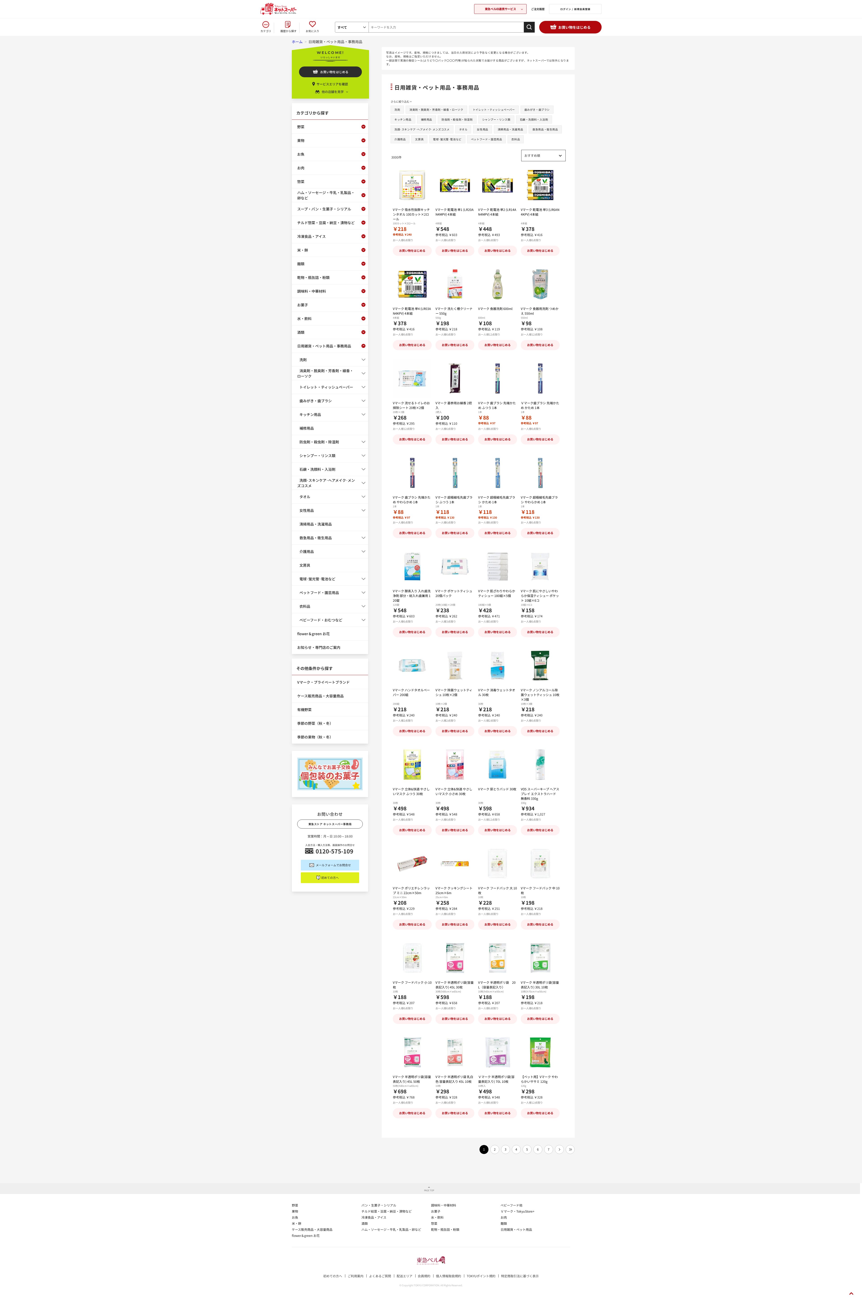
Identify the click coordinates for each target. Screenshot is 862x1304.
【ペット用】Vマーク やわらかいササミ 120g (539, 1079)
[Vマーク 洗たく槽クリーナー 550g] (454, 284)
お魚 (295, 1217)
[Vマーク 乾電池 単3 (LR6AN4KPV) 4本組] (540, 185)
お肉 (504, 1217)
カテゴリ (265, 31)
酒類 (364, 1223)
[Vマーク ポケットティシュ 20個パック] (454, 566)
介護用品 (400, 139)
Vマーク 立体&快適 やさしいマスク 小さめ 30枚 (453, 791)
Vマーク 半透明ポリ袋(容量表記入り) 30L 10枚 (540, 984)
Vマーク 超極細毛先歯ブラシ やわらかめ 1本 (539, 499)
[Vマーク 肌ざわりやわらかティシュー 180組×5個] (497, 566)
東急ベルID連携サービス (500, 9)
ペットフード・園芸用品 (486, 139)
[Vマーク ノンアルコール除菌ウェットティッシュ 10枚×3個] (540, 665)
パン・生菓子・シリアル (378, 1205)
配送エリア (404, 1276)
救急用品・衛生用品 (545, 129)
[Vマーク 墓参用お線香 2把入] (454, 378)
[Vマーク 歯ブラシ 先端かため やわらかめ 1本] (412, 472)
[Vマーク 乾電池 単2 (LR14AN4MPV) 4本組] (497, 185)
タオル (463, 129)
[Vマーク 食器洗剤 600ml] (497, 284)
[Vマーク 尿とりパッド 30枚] (497, 764)
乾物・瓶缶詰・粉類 (445, 1229)
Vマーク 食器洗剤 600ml (495, 308)
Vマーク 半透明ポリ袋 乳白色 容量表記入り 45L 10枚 (454, 1079)
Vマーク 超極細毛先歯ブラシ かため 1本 (496, 499)
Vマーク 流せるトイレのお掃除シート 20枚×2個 (411, 405)
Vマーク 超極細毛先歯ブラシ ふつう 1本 (454, 499)
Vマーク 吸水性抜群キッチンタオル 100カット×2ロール (411, 214)
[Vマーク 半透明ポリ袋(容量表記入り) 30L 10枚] (540, 958)
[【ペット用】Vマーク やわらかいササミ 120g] (540, 1052)
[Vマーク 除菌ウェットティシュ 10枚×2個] (454, 665)
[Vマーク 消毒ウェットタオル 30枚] (497, 665)
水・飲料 (437, 1217)
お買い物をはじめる (574, 27)
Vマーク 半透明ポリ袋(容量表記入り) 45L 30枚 (454, 984)
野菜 (295, 1205)
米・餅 (296, 1223)
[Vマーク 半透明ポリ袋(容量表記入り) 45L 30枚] (454, 958)
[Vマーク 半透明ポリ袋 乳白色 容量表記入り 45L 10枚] (454, 1052)
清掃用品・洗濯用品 (510, 129)
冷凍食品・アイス (373, 1217)
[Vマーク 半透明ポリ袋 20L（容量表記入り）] (497, 958)
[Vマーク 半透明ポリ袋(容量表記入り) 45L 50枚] (412, 1052)
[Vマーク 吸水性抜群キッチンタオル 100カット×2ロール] (412, 185)
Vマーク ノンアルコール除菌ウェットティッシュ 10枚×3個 (540, 695)
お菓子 (435, 1211)
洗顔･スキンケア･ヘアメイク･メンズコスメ (422, 129)
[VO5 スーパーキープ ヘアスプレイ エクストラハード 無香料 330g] (540, 764)
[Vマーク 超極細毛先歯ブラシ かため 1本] (497, 472)
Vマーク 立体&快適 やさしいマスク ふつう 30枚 (411, 791)
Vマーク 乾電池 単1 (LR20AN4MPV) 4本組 (454, 212)
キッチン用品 (402, 119)
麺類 (504, 1223)
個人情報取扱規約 (448, 1276)
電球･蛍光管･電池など (447, 139)
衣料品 (515, 139)
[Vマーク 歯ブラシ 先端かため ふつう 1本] (497, 378)
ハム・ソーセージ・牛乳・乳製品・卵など (391, 1229)
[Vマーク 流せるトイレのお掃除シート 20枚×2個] (412, 378)
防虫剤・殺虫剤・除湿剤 (457, 119)
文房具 (419, 139)
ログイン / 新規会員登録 (575, 9)
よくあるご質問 (380, 1276)
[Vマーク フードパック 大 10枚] (497, 863)
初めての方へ (330, 877)
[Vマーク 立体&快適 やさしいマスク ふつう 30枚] (412, 764)
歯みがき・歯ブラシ (537, 109)
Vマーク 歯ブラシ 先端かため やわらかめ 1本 (412, 499)
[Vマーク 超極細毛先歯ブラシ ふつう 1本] (454, 472)
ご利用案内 (355, 1276)
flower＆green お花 (306, 1235)
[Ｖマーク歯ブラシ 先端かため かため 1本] (540, 378)
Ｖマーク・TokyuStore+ (517, 1211)
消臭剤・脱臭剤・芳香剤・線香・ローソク (436, 109)
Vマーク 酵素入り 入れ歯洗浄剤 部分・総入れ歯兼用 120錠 (412, 596)
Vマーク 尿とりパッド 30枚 (497, 789)
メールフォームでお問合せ (333, 865)
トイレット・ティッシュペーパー (494, 109)
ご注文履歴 (538, 9)
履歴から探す (288, 31)
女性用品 (482, 129)
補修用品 (426, 119)
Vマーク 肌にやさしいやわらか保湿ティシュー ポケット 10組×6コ (540, 596)
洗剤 (397, 109)
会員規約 (424, 1276)
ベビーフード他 (511, 1205)
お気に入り (312, 31)
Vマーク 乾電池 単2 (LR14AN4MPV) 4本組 (497, 212)
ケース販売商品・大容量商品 (312, 1229)
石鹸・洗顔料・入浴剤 (534, 119)
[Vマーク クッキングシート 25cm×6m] (454, 863)
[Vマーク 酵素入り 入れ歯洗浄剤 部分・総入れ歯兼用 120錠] (412, 566)
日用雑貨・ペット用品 (516, 1229)
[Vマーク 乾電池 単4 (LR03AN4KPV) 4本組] (412, 284)
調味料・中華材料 (443, 1205)
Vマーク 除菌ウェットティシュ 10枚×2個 (453, 692)
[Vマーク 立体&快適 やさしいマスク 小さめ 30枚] (454, 764)
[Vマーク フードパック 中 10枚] (540, 863)
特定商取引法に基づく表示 (520, 1276)
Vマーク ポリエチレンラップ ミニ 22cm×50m (411, 890)
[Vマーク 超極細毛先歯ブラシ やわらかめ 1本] (540, 472)
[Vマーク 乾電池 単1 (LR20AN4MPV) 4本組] (454, 185)
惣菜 (434, 1223)
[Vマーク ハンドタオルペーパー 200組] (412, 665)
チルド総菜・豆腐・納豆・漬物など (386, 1211)
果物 (295, 1211)
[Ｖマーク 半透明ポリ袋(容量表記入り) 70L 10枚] (497, 1052)
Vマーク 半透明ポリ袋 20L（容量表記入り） (497, 984)
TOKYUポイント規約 (481, 1276)
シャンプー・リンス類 (496, 119)
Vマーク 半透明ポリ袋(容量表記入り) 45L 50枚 (412, 1079)
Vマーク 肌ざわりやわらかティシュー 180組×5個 (496, 593)
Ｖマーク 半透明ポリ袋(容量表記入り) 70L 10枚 (496, 1079)
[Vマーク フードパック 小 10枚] (412, 958)
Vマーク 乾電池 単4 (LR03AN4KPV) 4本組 (412, 311)
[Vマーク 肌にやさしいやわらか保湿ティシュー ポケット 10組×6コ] (540, 566)
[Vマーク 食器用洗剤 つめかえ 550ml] (540, 284)
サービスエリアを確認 (332, 84)
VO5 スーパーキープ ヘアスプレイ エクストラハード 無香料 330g (540, 794)
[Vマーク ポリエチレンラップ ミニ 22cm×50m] (412, 863)
